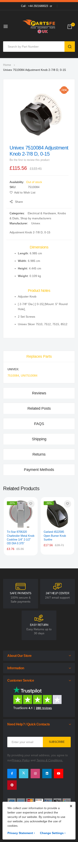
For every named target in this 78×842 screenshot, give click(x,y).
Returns (39, 454)
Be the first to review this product (30, 159)
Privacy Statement (21, 833)
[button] (31, 504)
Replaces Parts (39, 356)
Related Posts (39, 408)
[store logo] (39, 26)
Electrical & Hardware (42, 213)
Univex (35, 223)
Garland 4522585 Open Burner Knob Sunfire (55, 535)
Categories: (18, 213)
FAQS (39, 424)
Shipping (39, 439)
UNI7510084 (29, 375)
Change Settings (53, 833)
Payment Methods (39, 470)
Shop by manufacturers (35, 218)
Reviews (39, 393)
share (19, 201)
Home (7, 64)
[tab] (39, 356)
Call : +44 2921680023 (34, 6)
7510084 (13, 375)
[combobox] (35, 46)
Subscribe (57, 741)
